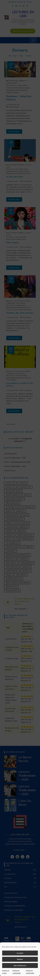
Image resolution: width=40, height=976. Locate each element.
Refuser (20, 959)
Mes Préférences (20, 965)
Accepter (20, 953)
